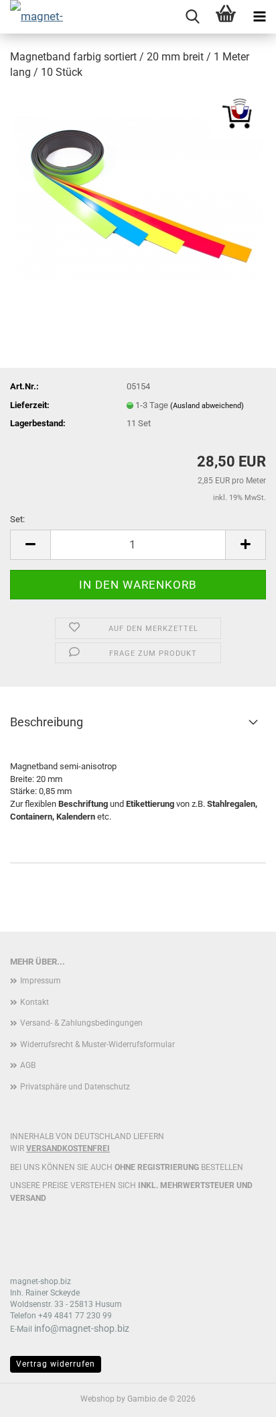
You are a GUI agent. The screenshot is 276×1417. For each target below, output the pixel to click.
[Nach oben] (239, 1397)
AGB (28, 1065)
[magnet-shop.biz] (33, 17)
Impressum (40, 980)
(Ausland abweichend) (207, 405)
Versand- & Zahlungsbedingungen (81, 1023)
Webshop (97, 1399)
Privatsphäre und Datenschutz (75, 1086)
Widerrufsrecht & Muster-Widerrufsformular (97, 1044)
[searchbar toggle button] (192, 17)
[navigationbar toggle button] (259, 17)
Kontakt (34, 1002)
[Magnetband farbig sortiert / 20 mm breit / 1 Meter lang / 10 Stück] (138, 192)
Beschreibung (46, 722)
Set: (17, 519)
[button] (30, 545)
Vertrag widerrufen (55, 1364)
